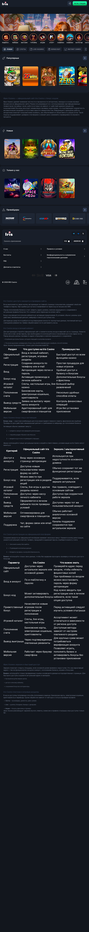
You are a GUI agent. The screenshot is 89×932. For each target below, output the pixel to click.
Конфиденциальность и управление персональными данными (61, 256)
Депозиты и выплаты (11, 267)
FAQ (4, 261)
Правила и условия (54, 249)
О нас (5, 249)
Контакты (7, 255)
